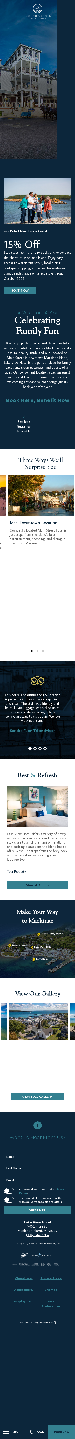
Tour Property (16, 871)
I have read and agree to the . (41, 1191)
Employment (24, 1301)
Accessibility (23, 1290)
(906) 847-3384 (37, 1235)
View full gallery (37, 1096)
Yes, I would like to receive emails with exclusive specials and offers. (40, 1200)
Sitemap (51, 1290)
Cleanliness (24, 1278)
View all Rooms (37, 885)
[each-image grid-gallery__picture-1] (38, 1021)
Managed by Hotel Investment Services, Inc (38, 1243)
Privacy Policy (51, 1278)
